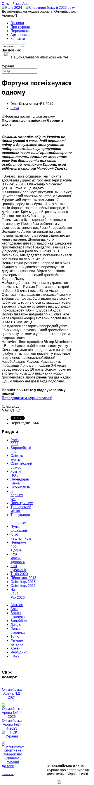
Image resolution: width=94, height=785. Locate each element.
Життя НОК (15, 473)
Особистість (20, 487)
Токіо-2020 (19, 574)
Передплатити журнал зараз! (27, 398)
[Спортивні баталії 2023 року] (50, 7)
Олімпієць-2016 (23, 586)
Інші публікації (18, 568)
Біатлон (16, 605)
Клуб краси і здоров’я (17, 558)
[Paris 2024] (12, 7)
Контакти (17, 38)
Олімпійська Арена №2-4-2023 (12, 724)
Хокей (15, 648)
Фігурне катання (16, 642)
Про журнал (20, 27)
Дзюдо (15, 625)
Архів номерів (21, 35)
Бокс (14, 609)
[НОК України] (12, 736)
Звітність (8, 774)
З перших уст (16, 495)
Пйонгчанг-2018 (23, 578)
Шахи (14, 108)
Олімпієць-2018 (23, 582)
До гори (8, 766)
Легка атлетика (17, 630)
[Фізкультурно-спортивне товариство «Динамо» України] (12, 752)
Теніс (14, 636)
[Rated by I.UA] (74, 783)
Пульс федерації (18, 528)
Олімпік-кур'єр (17, 457)
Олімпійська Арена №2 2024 (12, 693)
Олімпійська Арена (17, 3)
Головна (17, 23)
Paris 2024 (14, 442)
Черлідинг (18, 652)
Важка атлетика (17, 615)
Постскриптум (21, 503)
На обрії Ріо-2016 (17, 593)
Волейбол (18, 621)
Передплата (20, 31)
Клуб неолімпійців (20, 536)
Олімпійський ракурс (21, 465)
